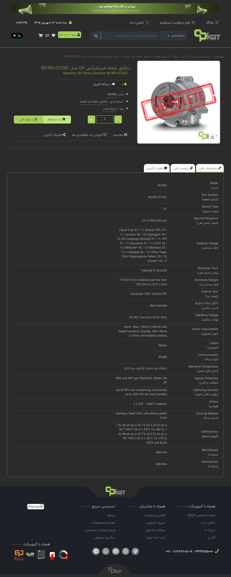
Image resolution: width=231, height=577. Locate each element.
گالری (211, 537)
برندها (111, 515)
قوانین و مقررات (154, 515)
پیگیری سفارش (104, 537)
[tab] (210, 168)
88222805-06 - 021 (179, 551)
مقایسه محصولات (103, 522)
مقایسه (118, 135)
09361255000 (203, 551)
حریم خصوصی (155, 522)
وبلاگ (209, 22)
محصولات (218, 56)
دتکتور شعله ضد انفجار (137, 56)
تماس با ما (137, 22)
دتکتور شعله (162, 56)
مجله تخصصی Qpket (201, 515)
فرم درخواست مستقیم (175, 22)
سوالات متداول (155, 530)
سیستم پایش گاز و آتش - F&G (191, 56)
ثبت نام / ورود (155, 537)
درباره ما (210, 530)
